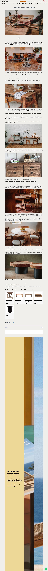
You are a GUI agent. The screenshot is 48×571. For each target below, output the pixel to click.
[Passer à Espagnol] (44, 1)
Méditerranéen (25, 42)
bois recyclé (11, 80)
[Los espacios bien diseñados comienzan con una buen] (27, 332)
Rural (6, 118)
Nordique (30, 44)
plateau (8, 253)
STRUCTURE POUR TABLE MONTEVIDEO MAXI (9, 315)
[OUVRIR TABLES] (23, 3)
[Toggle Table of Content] (19, 38)
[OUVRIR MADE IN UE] (46, 3)
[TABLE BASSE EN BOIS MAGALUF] (38, 296)
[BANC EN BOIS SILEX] (29, 296)
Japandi (13, 81)
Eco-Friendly (11, 44)
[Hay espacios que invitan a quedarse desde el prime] (14, 332)
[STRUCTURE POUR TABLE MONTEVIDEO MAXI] (10, 309)
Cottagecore (41, 43)
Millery (31, 246)
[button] (13, 322)
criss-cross (14, 122)
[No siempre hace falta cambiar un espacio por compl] (8, 332)
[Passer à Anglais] (46, 1)
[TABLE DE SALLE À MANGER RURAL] (19, 296)
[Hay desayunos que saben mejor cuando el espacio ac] (40, 332)
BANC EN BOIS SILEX (28, 300)
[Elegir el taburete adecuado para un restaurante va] (21, 332)
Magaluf (28, 110)
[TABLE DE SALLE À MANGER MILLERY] (10, 296)
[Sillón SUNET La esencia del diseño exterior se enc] (33, 332)
